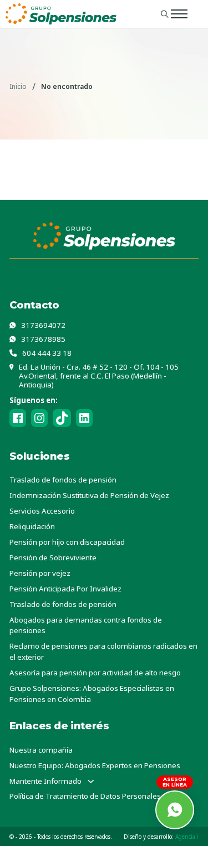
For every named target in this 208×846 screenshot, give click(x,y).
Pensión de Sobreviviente (53, 558)
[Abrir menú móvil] (179, 13)
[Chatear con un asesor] (174, 809)
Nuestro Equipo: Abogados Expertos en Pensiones (94, 765)
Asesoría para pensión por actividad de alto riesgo (95, 673)
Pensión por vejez (39, 573)
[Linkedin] (84, 418)
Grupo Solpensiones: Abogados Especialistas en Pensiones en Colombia (91, 693)
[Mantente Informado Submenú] (90, 781)
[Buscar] (165, 14)
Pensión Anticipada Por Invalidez (65, 589)
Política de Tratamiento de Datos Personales (85, 796)
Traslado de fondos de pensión (62, 480)
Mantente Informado (45, 781)
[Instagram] (39, 418)
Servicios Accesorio (42, 511)
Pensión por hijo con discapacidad (67, 542)
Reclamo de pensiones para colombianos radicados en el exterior (103, 651)
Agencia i (187, 836)
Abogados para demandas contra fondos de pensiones (85, 625)
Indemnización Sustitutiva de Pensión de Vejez (89, 495)
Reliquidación (32, 526)
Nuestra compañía (41, 750)
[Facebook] (17, 418)
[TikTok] (62, 418)
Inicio (18, 86)
